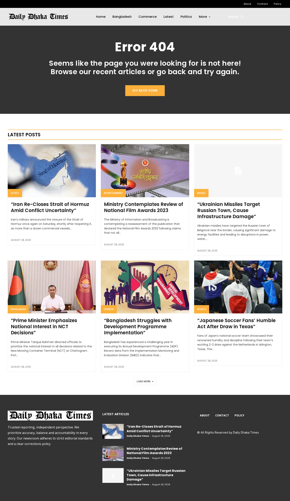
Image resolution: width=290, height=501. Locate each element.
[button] (236, 17)
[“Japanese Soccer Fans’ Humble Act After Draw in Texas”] (238, 287)
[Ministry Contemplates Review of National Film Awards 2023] (145, 170)
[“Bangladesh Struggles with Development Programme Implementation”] (145, 287)
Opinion (109, 309)
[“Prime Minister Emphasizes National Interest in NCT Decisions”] (52, 287)
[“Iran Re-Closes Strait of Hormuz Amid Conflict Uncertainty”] (52, 170)
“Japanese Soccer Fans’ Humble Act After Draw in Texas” (236, 323)
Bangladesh (18, 309)
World (201, 193)
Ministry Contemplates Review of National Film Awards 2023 (143, 207)
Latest (15, 193)
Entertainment (113, 193)
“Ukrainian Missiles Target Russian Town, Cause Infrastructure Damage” (228, 210)
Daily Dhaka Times (138, 435)
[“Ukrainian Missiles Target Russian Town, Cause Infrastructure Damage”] (238, 170)
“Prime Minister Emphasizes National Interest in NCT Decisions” (44, 326)
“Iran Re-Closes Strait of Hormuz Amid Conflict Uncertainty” (50, 207)
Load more (144, 381)
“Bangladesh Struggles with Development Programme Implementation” (138, 326)
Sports (201, 309)
